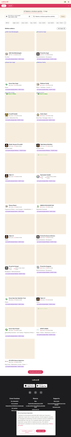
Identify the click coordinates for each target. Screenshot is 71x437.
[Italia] (65, 2)
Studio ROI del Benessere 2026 (35, 403)
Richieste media (56, 407)
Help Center (56, 401)
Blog (35, 401)
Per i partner (14, 408)
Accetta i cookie (41, 431)
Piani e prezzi (14, 410)
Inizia (4, 5)
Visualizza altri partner (35, 372)
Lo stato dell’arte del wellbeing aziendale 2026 (35, 406)
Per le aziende (14, 403)
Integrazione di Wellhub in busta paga (15, 405)
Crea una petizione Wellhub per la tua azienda (56, 404)
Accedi (10, 5)
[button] (29, 16)
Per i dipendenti (14, 401)
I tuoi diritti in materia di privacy (27, 431)
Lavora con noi (35, 409)
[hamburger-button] (68, 2)
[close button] (68, 6)
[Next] (65, 23)
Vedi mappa (60, 28)
